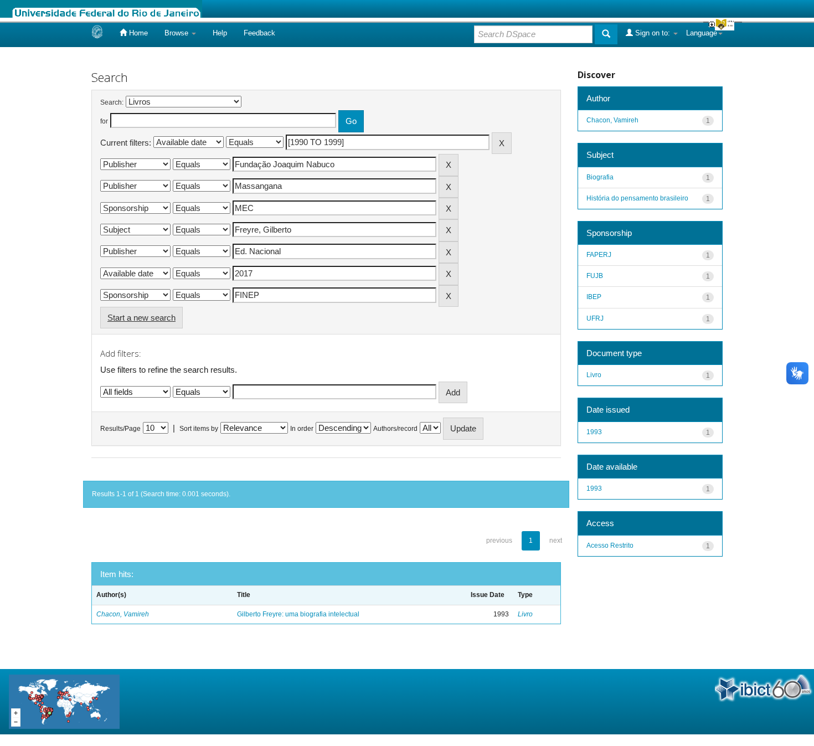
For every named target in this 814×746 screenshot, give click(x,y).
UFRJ (595, 318)
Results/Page (120, 429)
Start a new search (141, 317)
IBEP (593, 297)
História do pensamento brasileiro (637, 198)
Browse (177, 33)
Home (137, 33)
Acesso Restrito (609, 545)
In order (301, 429)
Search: (111, 102)
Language (701, 33)
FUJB (594, 276)
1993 (594, 432)
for (104, 121)
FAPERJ (598, 255)
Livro (525, 614)
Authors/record (395, 429)
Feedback (259, 33)
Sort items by (198, 429)
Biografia (600, 177)
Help (220, 33)
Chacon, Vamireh (122, 614)
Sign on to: (652, 33)
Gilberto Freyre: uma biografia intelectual (298, 614)
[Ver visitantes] (64, 701)
